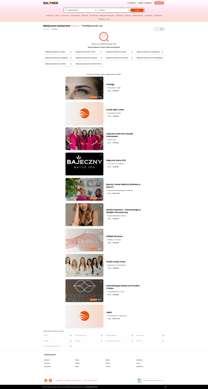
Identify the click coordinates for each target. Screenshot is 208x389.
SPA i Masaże (94, 15)
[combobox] (80, 10)
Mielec (108, 360)
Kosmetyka (65, 15)
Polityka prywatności (90, 380)
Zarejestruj (147, 3)
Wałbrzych (139, 366)
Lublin (76, 366)
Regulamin (59, 380)
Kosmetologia (75, 15)
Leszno (108, 363)
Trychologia (148, 15)
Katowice (139, 360)
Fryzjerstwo (50, 15)
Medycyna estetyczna (107, 15)
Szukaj (137, 10)
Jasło (138, 363)
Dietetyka (102, 19)
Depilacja (127, 15)
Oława (77, 360)
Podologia (119, 15)
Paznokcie (84, 15)
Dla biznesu (159, 3)
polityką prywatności (91, 387)
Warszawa (47, 366)
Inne (108, 19)
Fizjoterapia (158, 15)
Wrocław (47, 363)
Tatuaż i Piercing (137, 15)
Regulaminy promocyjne (73, 380)
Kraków (77, 363)
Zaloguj (140, 3)
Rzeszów (47, 360)
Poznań (108, 366)
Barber (57, 15)
